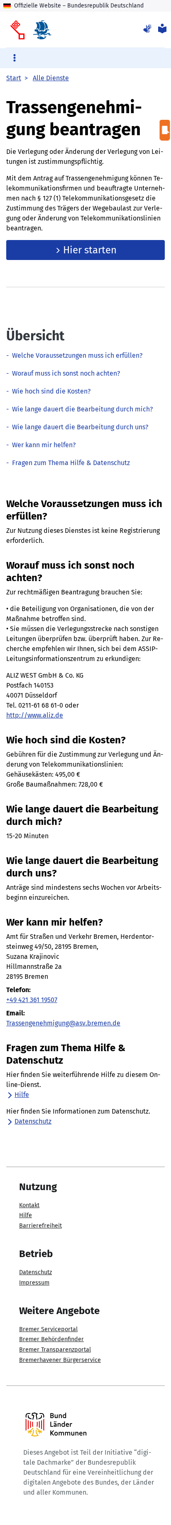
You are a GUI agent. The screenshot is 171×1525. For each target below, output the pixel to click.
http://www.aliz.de (34, 715)
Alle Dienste (51, 78)
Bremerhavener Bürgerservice (60, 1360)
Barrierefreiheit (40, 1225)
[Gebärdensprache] (147, 29)
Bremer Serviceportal (48, 1329)
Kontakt (29, 1205)
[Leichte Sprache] (161, 29)
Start (13, 78)
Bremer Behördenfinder (51, 1339)
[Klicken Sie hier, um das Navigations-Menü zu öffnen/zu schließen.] (14, 58)
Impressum (34, 1282)
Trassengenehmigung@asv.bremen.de (63, 1023)
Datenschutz (33, 1121)
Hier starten (89, 250)
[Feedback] (165, 130)
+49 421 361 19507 (31, 1000)
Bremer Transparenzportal (55, 1349)
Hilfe (22, 1095)
